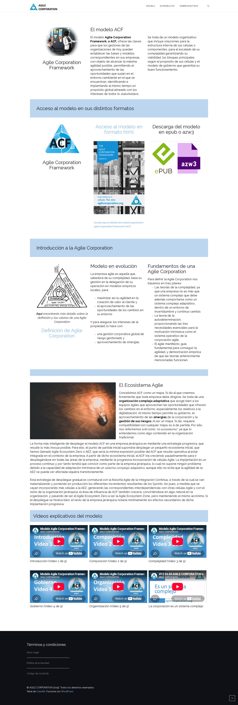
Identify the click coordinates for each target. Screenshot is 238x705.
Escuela (150, 6)
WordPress (67, 691)
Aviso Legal (33, 652)
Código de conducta (38, 673)
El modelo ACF (167, 6)
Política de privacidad (38, 663)
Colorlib (40, 691)
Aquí (39, 313)
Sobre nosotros (189, 6)
